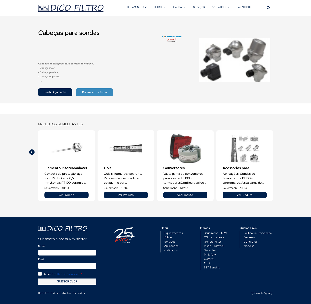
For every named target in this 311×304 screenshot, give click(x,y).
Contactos (251, 241)
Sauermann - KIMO (216, 233)
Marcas (178, 7)
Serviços (199, 7)
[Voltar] (32, 152)
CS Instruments (214, 237)
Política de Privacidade (258, 233)
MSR (207, 263)
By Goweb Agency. (262, 293)
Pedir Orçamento (55, 92)
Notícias (249, 246)
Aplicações (219, 7)
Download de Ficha (94, 92)
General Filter (212, 241)
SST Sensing (212, 267)
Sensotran (210, 250)
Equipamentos (135, 7)
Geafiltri (209, 259)
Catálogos (243, 7)
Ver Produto (66, 195)
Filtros (159, 7)
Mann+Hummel (214, 246)
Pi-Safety (210, 254)
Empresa (249, 237)
